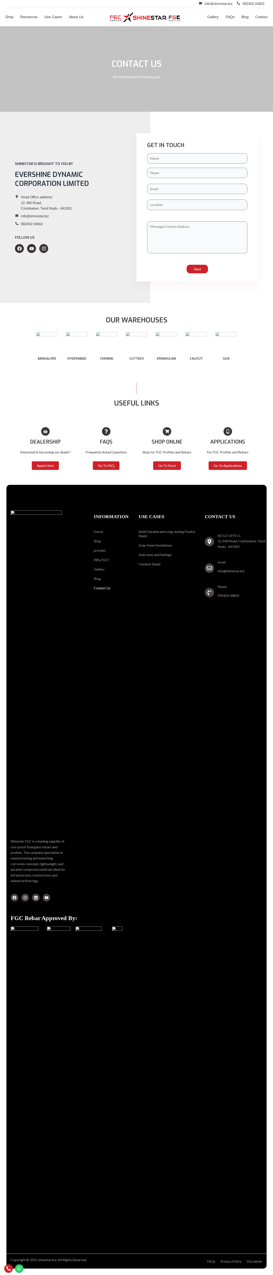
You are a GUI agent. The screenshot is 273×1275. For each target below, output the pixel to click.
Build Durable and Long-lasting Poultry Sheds (167, 533)
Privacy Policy (231, 1261)
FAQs (230, 17)
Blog (244, 17)
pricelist (100, 550)
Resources (29, 17)
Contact (261, 17)
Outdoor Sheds (150, 564)
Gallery (213, 17)
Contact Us (102, 588)
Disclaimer (254, 1261)
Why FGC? (102, 560)
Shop (9, 17)
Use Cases (53, 17)
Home (98, 531)
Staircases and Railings (155, 555)
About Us (76, 17)
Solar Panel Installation (155, 545)
